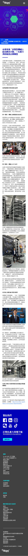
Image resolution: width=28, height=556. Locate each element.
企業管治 (5, 508)
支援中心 (5, 484)
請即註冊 (7, 439)
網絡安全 (5, 464)
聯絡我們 (5, 543)
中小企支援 (6, 469)
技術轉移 (5, 483)
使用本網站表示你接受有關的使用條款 (13, 534)
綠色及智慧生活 (7, 466)
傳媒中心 (5, 514)
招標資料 (5, 519)
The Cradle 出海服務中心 (9, 458)
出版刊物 (5, 515)
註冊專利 (5, 511)
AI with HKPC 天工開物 (9, 456)
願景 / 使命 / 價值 (8, 509)
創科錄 (6, 39)
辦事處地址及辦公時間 (9, 520)
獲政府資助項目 (7, 512)
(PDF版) (5, 538)
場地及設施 (6, 473)
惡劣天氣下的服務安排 (9, 539)
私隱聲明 (5, 532)
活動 (4, 497)
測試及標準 (6, 472)
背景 (4, 506)
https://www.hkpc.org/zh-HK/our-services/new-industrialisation (13, 402)
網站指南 (5, 541)
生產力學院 (6, 467)
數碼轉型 (5, 463)
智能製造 (5, 461)
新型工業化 (6, 459)
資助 (4, 470)
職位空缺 (5, 517)
